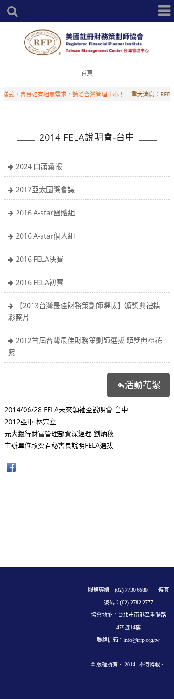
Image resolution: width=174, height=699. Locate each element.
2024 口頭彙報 (39, 166)
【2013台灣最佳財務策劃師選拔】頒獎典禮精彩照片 (84, 312)
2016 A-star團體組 (45, 213)
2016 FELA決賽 (39, 259)
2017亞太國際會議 (45, 189)
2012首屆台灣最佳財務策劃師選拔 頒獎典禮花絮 (85, 346)
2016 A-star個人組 (45, 236)
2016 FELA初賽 (39, 282)
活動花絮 (143, 385)
